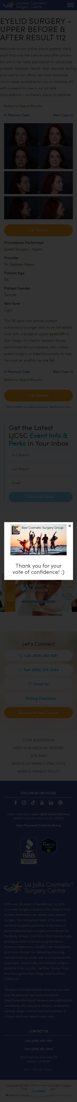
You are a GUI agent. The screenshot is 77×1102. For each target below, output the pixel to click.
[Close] (69, 526)
